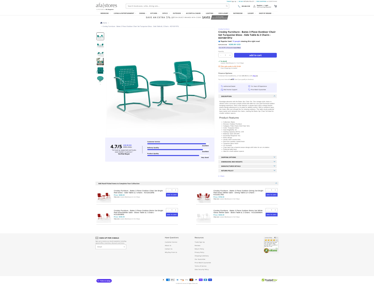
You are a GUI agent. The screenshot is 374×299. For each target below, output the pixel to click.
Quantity (221, 51)
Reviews (197, 245)
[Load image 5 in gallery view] (100, 70)
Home (105, 23)
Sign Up (231, 1)
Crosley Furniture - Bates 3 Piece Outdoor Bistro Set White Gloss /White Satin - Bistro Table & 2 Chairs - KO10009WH (238, 211)
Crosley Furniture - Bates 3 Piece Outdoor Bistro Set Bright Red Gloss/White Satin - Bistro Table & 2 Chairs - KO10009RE (138, 212)
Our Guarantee (200, 259)
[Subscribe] (124, 247)
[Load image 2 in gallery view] (100, 45)
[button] (275, 6)
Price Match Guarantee (203, 263)
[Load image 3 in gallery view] (100, 53)
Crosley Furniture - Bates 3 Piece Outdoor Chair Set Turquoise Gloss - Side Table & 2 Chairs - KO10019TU (141, 26)
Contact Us (168, 249)
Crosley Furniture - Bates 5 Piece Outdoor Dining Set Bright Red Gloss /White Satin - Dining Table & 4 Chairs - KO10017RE (238, 193)
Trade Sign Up (200, 242)
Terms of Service (200, 266)
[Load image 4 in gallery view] (100, 61)
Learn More (237, 48)
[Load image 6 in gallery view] (100, 78)
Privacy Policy (199, 252)
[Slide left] (100, 30)
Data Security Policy (202, 269)
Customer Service (171, 242)
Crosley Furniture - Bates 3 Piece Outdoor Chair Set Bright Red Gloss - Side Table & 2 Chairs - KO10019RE (138, 192)
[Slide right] (100, 84)
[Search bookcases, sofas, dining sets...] (227, 6)
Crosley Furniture (223, 29)
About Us (168, 245)
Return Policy (199, 249)
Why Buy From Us (171, 252)
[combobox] (177, 6)
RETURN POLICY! (246, 1)
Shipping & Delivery (202, 256)
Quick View (124, 200)
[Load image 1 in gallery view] (100, 36)
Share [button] (222, 176)
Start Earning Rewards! (264, 7)
